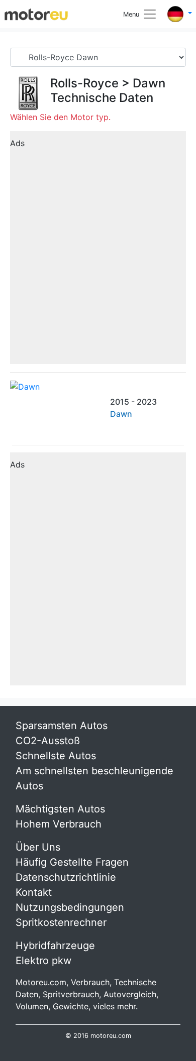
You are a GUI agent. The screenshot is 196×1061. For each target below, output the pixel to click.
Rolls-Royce (84, 83)
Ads (17, 143)
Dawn (149, 83)
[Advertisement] (98, 251)
